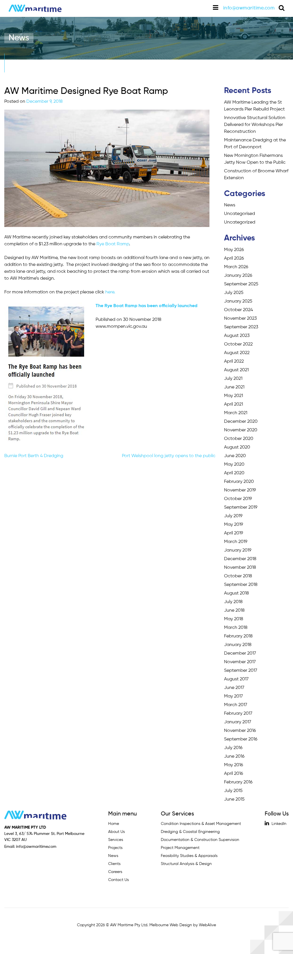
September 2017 (240, 670)
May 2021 (233, 396)
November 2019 (240, 490)
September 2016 (240, 739)
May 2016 (233, 765)
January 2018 (238, 645)
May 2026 (234, 250)
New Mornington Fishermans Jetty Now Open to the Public (255, 159)
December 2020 (241, 421)
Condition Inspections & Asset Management (201, 824)
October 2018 (238, 576)
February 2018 (238, 636)
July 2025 (233, 293)
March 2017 (235, 705)
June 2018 (234, 610)
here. (110, 292)
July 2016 (233, 748)
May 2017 (233, 696)
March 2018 (236, 627)
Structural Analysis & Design (186, 864)
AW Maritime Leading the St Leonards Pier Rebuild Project (254, 106)
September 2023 (241, 327)
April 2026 (234, 258)
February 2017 (238, 713)
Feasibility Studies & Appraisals (189, 856)
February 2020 (239, 481)
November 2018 (240, 567)
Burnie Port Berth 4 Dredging (33, 456)
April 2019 (233, 533)
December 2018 (240, 559)
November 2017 (240, 662)
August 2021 (236, 370)
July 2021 (233, 378)
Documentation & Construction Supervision (200, 840)
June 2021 (234, 387)
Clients (114, 864)
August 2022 (237, 353)
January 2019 (237, 550)
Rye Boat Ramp (112, 244)
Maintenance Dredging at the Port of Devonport (255, 143)
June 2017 (234, 688)
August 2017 (236, 679)
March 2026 (236, 267)
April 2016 (233, 773)
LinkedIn (278, 824)
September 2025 (241, 284)
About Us (116, 832)
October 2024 (238, 310)
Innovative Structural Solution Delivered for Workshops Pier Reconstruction (254, 125)
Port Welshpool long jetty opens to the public (168, 456)
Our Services (177, 814)
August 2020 (237, 447)
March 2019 (235, 542)
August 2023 (237, 335)
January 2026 (238, 275)
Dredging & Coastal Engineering (190, 832)
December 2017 (240, 653)
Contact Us (118, 880)
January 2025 (238, 301)
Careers (115, 872)
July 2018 (233, 602)
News (229, 205)
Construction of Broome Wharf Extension (256, 174)
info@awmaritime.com (249, 8)
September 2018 (241, 584)
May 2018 (233, 619)
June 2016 (234, 756)
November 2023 (240, 318)
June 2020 (235, 456)
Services (115, 840)
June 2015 (234, 799)
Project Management (180, 848)
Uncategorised (239, 214)
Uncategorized (239, 222)
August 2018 (236, 593)
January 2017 (237, 722)
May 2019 (233, 524)
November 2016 (240, 730)
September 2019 (240, 507)
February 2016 (238, 782)
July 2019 (233, 516)
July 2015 (233, 791)
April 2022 (234, 361)
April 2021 (233, 404)
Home (113, 824)
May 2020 (234, 464)
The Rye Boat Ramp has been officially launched (146, 306)
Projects (115, 848)
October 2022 (238, 344)
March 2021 (235, 413)
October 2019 (238, 499)
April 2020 (234, 473)
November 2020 (240, 430)
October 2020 (238, 438)
